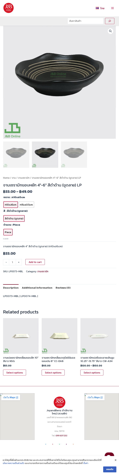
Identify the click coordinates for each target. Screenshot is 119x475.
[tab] (11, 287)
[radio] (11, 205)
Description (11, 288)
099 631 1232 (61, 435)
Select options (14, 372)
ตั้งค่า (85, 463)
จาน (14, 178)
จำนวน (7, 225)
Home (6, 178)
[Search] (109, 21)
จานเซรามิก (24, 178)
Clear (5, 238)
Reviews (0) (63, 288)
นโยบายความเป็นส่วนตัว (13, 463)
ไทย (102, 8)
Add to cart (35, 262)
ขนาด (6, 197)
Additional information (37, 288)
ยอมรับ (109, 469)
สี (4, 211)
